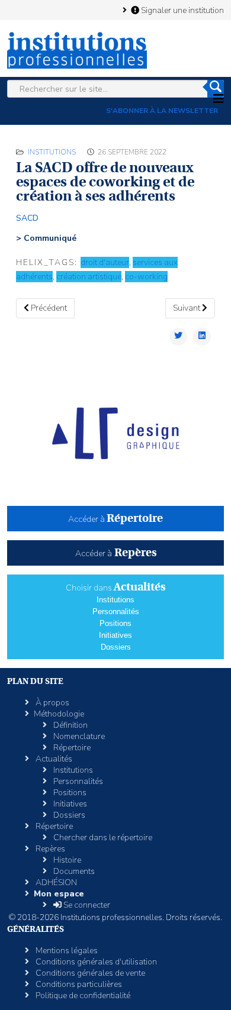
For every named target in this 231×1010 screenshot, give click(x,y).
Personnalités (115, 611)
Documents (73, 871)
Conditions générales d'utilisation (95, 961)
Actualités (53, 758)
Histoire (66, 860)
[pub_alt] (115, 433)
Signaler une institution (181, 10)
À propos (51, 702)
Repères (49, 848)
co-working (146, 276)
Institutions (52, 152)
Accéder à (115, 519)
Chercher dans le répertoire (102, 837)
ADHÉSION (55, 882)
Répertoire (71, 747)
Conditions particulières (78, 984)
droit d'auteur (105, 262)
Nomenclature (78, 736)
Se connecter (86, 905)
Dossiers (116, 647)
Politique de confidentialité (82, 995)
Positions (115, 623)
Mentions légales (66, 950)
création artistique (88, 276)
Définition (70, 725)
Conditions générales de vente (89, 973)
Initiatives (115, 635)
